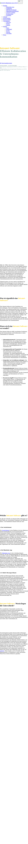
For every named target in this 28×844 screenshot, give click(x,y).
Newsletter (9, 33)
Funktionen (9, 8)
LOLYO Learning (10, 12)
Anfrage (5, 16)
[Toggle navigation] (20, 2)
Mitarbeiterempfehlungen (12, 11)
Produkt (5, 5)
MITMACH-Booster (11, 9)
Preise (4, 34)
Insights (5, 26)
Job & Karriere (6, 18)
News (7, 28)
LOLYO (2, 651)
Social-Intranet (5, 530)
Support (8, 25)
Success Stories (7, 19)
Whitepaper (9, 29)
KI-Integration (9, 14)
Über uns (8, 22)
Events (8, 30)
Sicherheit (8, 15)
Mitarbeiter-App (10, 7)
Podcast (8, 32)
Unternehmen (6, 21)
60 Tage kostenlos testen (6, 63)
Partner (8, 23)
